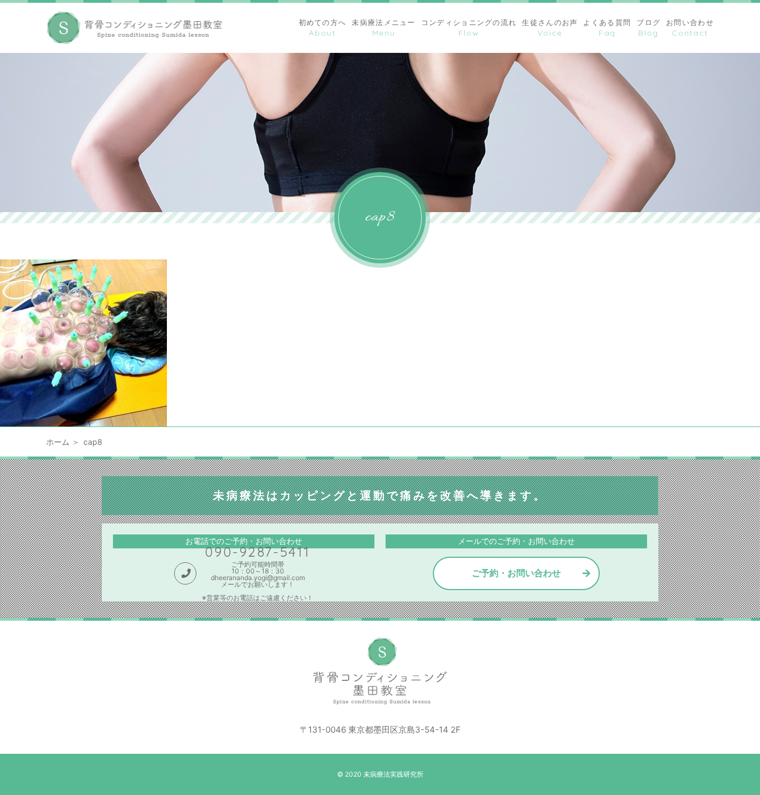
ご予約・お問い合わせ (516, 572)
